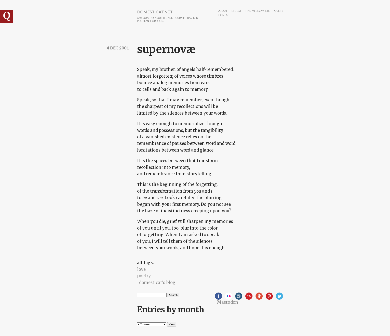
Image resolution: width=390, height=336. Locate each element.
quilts (278, 11)
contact (224, 15)
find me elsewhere (258, 11)
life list (237, 11)
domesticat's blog (157, 282)
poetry (144, 275)
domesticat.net (155, 11)
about (223, 11)
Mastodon (227, 302)
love (141, 269)
